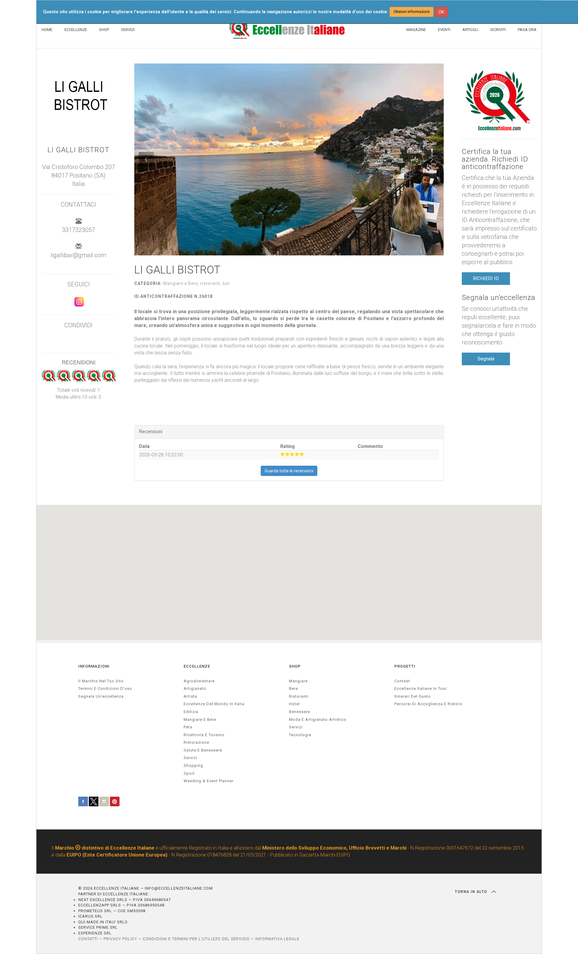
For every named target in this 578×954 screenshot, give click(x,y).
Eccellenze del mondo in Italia (214, 704)
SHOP (104, 29)
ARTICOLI (470, 29)
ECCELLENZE (75, 29)
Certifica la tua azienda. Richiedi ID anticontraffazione (495, 159)
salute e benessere (203, 750)
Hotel (294, 704)
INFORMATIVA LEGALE (277, 939)
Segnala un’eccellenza (498, 297)
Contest (402, 681)
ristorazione (196, 742)
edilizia (191, 711)
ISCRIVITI (498, 29)
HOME (47, 29)
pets (188, 727)
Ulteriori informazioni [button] (411, 11)
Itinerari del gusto (412, 696)
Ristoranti (299, 696)
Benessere (299, 711)
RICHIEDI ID (486, 278)
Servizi (296, 727)
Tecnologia (300, 735)
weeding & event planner (209, 781)
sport (189, 773)
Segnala (485, 359)
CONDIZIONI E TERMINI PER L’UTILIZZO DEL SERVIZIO (196, 939)
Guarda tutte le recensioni (289, 470)
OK (441, 12)
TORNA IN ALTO (472, 892)
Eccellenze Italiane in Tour (420, 688)
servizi (190, 757)
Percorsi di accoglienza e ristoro (428, 704)
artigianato (195, 688)
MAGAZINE (416, 29)
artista (190, 696)
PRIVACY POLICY (120, 939)
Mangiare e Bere (200, 719)
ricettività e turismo (204, 735)
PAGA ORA (527, 29)
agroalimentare (199, 681)
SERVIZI (128, 29)
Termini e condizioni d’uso (105, 688)
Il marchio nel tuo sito (101, 681)
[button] (146, 159)
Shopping (193, 765)
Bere (293, 688)
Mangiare (298, 681)
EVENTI (444, 29)
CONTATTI (88, 939)
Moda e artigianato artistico (317, 719)
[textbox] (289, 356)
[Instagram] (78, 304)
